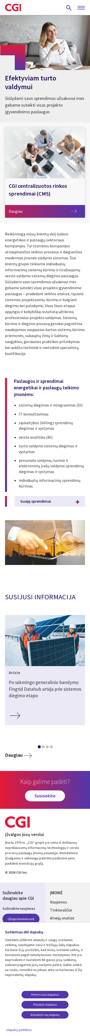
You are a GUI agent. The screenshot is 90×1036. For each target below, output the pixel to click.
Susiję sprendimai (35, 501)
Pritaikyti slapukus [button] (45, 1004)
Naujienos (58, 901)
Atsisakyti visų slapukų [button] (45, 1015)
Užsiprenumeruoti (21, 919)
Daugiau (22, 211)
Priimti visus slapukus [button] (45, 994)
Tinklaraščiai (61, 909)
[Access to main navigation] (81, 8)
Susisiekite (45, 796)
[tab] (39, 747)
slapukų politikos (19, 1030)
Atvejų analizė (62, 917)
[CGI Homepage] (13, 7)
